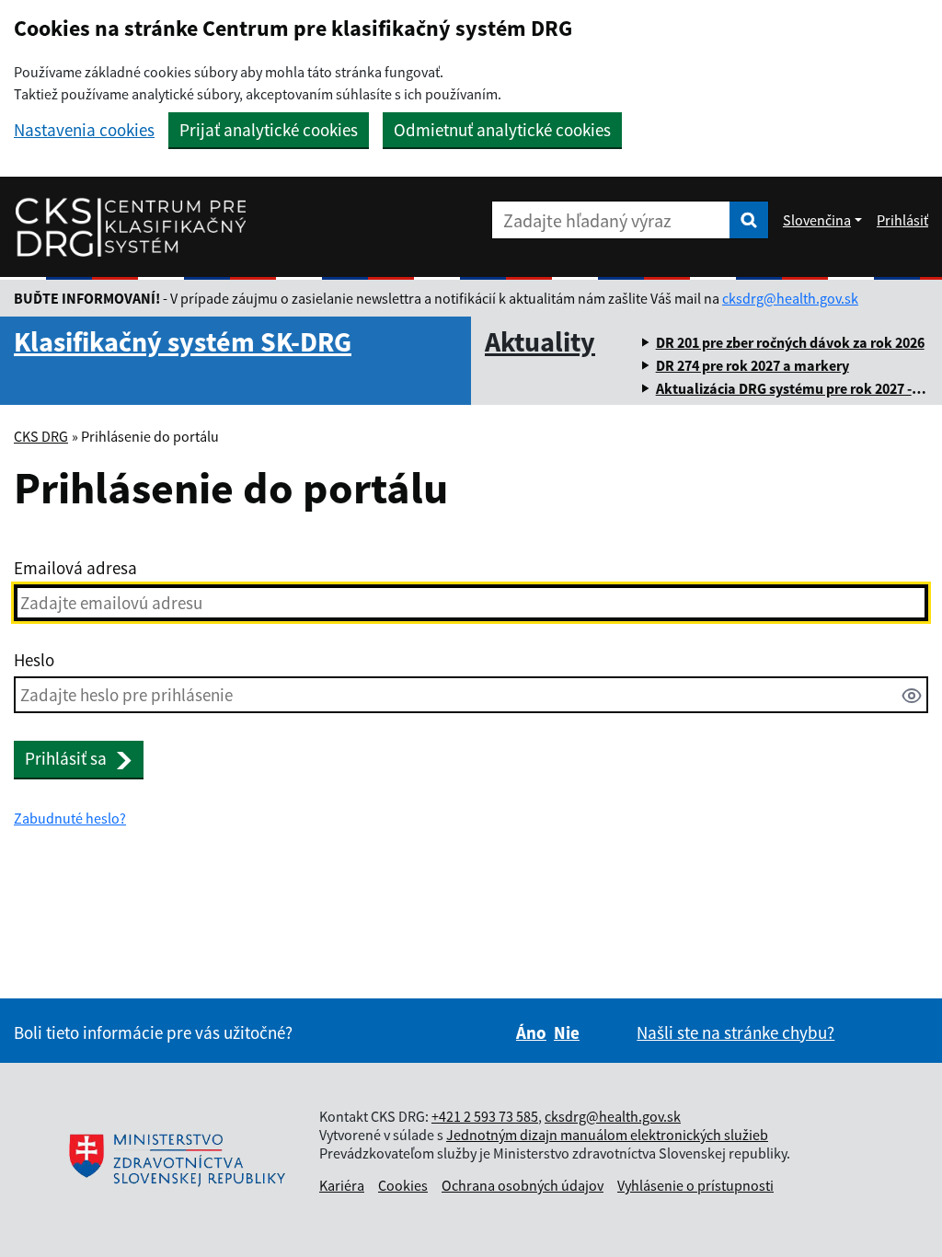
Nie (567, 1032)
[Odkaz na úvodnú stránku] (130, 227)
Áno (531, 1032)
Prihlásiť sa (66, 758)
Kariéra (341, 1185)
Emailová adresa (75, 568)
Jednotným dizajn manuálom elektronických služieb (607, 1134)
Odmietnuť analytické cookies (502, 130)
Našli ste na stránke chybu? (735, 1032)
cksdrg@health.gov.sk (790, 298)
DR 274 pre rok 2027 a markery (752, 365)
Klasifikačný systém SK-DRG (182, 341)
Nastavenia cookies (84, 130)
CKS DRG (41, 436)
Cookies (403, 1185)
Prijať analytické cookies (268, 130)
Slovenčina (817, 220)
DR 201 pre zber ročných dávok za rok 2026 (790, 342)
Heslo (34, 660)
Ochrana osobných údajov (522, 1185)
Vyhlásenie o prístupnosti (695, 1185)
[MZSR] (175, 1160)
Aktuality (540, 341)
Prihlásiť (902, 220)
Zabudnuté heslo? (70, 818)
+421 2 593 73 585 (484, 1116)
